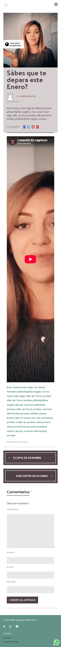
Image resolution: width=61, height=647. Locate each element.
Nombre (11, 552)
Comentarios (13, 509)
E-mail (10, 567)
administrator (28, 96)
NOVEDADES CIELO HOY (17, 442)
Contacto (7, 633)
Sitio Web (11, 582)
